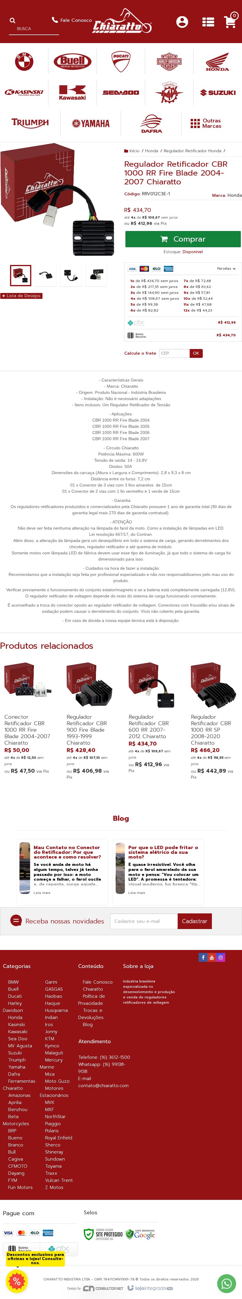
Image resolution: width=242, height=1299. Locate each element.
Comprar (188, 239)
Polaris (52, 1131)
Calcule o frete (140, 353)
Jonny (51, 1031)
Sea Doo (17, 1039)
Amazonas (19, 1095)
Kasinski (16, 1024)
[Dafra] (151, 123)
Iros (49, 1024)
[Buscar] (12, 20)
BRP (12, 1131)
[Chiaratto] (121, 20)
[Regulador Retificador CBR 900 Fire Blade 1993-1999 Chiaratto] (90, 722)
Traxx (51, 1173)
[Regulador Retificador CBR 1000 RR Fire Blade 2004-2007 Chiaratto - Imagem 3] (70, 275)
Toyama (53, 1166)
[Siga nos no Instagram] (220, 958)
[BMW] (24, 61)
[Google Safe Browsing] (140, 1234)
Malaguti (54, 1053)
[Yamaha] (90, 123)
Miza (50, 1074)
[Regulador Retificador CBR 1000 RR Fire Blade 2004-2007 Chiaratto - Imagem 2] (45, 275)
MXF (49, 1109)
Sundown (55, 1159)
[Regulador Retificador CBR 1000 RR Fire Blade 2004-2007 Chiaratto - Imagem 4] (96, 275)
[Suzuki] (218, 92)
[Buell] (72, 61)
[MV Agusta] (169, 92)
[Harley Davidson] (169, 61)
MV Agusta (20, 1046)
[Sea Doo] (121, 92)
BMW (13, 982)
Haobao (53, 996)
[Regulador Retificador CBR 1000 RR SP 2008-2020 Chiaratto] (214, 722)
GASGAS (54, 989)
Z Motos (54, 1187)
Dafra (14, 1074)
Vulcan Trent (59, 1180)
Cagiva (15, 1159)
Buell (13, 989)
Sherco (52, 1145)
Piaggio (53, 1124)
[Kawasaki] (72, 92)
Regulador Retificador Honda (192, 151)
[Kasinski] (24, 92)
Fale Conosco (76, 20)
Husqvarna (56, 1010)
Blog (88, 1024)
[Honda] (218, 61)
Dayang (16, 1173)
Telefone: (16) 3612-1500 (104, 1057)
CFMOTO (17, 1166)
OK (196, 353)
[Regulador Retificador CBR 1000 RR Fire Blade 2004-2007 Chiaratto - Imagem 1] (20, 275)
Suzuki (15, 1053)
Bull (12, 1152)
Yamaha (16, 1067)
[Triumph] (30, 123)
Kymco (52, 1046)
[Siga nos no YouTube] (211, 958)
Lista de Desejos (22, 296)
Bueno (15, 1138)
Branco (15, 1145)
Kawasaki (17, 1031)
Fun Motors (20, 1187)
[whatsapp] (17, 1281)
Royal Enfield (58, 1138)
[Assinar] (195, 921)
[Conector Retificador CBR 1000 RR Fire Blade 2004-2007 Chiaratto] (27, 719)
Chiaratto (93, 989)
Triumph (17, 1060)
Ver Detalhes (27, 748)
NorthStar (55, 1116)
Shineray (54, 1152)
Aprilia (15, 1102)
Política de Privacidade (91, 1000)
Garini (51, 982)
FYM (12, 1180)
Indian (51, 1017)
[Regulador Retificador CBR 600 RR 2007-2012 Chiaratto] (152, 719)
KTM (49, 1039)
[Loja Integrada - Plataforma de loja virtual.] (150, 1288)
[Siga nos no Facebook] (203, 958)
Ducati (15, 996)
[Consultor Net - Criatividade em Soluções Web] (95, 1288)
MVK (50, 1102)
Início (135, 151)
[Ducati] (121, 61)
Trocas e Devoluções (91, 1014)
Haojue (52, 1003)
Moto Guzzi (57, 1081)
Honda (151, 151)
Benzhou (17, 1109)
